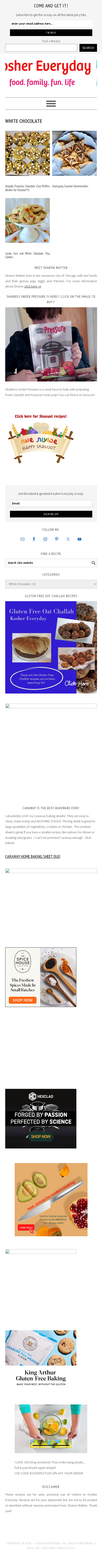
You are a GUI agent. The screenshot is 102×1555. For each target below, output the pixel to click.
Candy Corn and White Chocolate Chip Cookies (27, 255)
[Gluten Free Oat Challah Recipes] (51, 647)
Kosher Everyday (51, 73)
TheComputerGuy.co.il (58, 1548)
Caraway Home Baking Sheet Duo (32, 856)
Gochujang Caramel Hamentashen (70, 186)
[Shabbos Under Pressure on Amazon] (51, 344)
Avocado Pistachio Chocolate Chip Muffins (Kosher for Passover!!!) (27, 188)
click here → (32, 286)
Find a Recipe (51, 41)
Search (88, 48)
